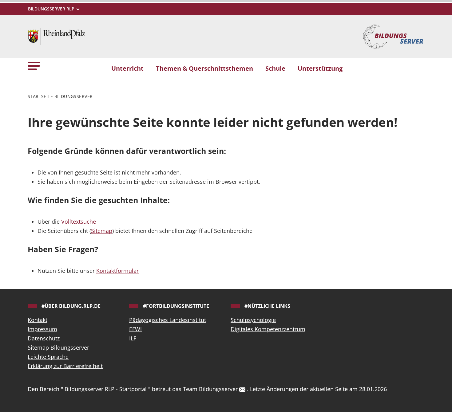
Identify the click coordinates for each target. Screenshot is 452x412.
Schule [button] (275, 68)
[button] (34, 65)
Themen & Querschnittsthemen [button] (204, 68)
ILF (132, 338)
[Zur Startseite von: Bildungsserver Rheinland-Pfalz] (56, 35)
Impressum (42, 329)
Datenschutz (44, 338)
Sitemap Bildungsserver (58, 347)
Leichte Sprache (48, 356)
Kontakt (37, 320)
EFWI (135, 329)
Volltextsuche (78, 221)
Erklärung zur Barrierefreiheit (65, 366)
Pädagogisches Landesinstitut (167, 320)
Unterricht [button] (127, 68)
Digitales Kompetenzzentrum (268, 329)
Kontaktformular (117, 270)
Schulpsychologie (253, 320)
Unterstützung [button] (320, 68)
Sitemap (101, 230)
